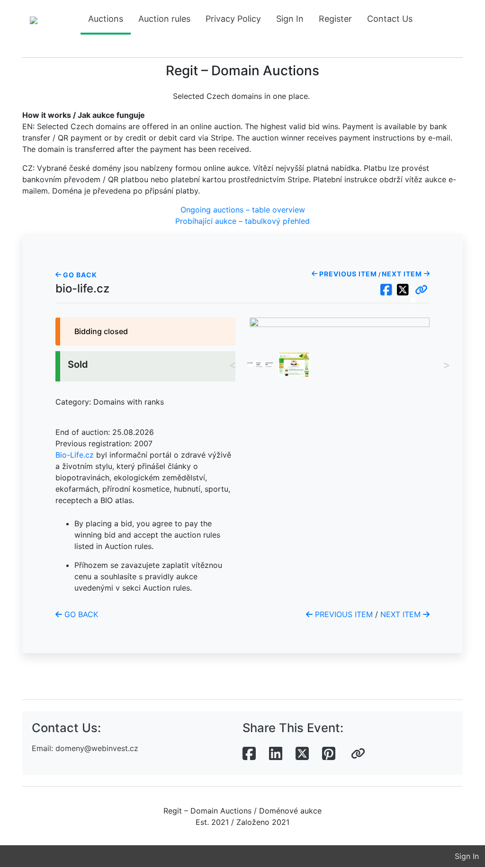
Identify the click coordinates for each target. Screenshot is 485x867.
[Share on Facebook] (249, 754)
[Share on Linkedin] (275, 754)
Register (335, 19)
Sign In (290, 19)
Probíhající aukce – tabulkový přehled (242, 221)
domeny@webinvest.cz (96, 748)
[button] (421, 290)
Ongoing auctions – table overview (242, 209)
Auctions (105, 19)
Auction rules (164, 19)
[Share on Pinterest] (328, 754)
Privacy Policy (233, 19)
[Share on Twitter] (302, 754)
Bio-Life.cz (74, 455)
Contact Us (390, 19)
